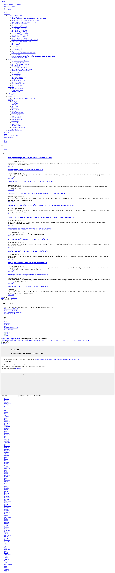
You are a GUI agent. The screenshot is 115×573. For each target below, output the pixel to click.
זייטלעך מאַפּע (6, 339)
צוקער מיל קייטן (16, 72)
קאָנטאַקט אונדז (8, 137)
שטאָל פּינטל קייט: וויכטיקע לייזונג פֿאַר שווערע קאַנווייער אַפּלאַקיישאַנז (31, 181)
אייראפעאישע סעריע (17, 88)
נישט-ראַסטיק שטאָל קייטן (15, 15)
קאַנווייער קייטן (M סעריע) (19, 28)
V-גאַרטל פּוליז (15, 95)
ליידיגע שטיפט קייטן (17, 43)
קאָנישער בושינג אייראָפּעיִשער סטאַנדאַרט (23, 98)
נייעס (5, 134)
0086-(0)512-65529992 (11, 310)
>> (11, 298)
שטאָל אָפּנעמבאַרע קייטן (18, 83)
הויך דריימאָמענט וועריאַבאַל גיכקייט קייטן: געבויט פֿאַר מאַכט (28, 275)
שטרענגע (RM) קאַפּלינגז (18, 127)
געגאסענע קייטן (16, 75)
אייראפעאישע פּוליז (13, 93)
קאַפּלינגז (10, 100)
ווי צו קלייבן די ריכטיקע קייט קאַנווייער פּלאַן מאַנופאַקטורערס (28, 251)
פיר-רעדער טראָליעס (17, 79)
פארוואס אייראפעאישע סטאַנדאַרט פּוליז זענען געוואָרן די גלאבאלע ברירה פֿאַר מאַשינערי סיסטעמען (41, 205)
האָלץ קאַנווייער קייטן (17, 49)
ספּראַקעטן (11, 87)
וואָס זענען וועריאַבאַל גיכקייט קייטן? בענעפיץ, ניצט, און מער (28, 286)
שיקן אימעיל (4, 343)
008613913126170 (9, 313)
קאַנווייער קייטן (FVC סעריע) (20, 35)
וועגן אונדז (7, 132)
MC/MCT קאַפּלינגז (17, 126)
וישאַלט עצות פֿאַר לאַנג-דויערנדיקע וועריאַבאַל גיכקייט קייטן (27, 263)
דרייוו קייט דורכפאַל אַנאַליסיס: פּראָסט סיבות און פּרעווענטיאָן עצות (30, 158)
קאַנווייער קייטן (16, 66)
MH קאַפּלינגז (15, 124)
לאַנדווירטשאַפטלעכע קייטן (19, 77)
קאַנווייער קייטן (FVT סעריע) (20, 33)
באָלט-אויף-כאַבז (16, 117)
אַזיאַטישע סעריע (16, 91)
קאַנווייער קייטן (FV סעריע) (19, 32)
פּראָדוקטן (7, 14)
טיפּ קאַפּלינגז (15, 111)
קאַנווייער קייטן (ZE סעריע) (19, 38)
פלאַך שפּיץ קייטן (16, 51)
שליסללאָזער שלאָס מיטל (14, 130)
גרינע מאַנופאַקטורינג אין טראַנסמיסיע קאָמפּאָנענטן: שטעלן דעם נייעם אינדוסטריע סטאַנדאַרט (39, 193)
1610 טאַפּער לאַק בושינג (25, 340)
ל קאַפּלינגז (14, 104)
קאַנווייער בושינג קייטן (17, 25)
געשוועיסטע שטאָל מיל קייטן (19, 67)
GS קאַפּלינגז (15, 103)
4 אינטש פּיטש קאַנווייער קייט (40, 340)
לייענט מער (11, 166)
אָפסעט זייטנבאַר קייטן (18, 62)
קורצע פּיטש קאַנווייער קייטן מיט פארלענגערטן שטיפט (26, 20)
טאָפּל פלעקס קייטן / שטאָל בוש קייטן (22, 69)
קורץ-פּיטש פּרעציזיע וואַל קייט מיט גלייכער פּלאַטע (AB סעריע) (29, 19)
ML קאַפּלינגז (15, 106)
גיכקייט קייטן (15, 44)
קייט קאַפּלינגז (15, 121)
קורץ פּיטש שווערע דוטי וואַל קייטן (72, 340)
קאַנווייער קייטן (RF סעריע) (19, 27)
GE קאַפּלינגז (15, 101)
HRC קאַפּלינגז (16, 114)
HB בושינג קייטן (16, 54)
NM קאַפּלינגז (15, 122)
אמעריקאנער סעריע (17, 90)
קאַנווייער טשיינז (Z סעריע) (19, 36)
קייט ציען (59, 340)
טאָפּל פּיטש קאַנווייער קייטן (19, 23)
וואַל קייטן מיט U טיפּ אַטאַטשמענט (21, 41)
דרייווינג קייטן (15, 17)
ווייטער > (14, 298)
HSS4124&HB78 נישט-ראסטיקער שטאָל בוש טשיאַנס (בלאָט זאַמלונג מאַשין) (33, 56)
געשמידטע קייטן (16, 74)
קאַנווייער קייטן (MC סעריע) (19, 30)
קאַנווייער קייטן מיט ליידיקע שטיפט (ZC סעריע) (25, 40)
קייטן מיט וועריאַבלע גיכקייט (19, 80)
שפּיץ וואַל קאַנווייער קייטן (19, 48)
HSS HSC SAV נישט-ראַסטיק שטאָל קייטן (23, 53)
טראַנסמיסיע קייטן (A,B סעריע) (20, 61)
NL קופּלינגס (15, 108)
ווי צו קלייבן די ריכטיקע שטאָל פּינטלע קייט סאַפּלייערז (25, 170)
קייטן (9, 59)
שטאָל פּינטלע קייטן (17, 85)
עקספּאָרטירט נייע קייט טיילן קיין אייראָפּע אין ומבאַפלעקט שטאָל (29, 229)
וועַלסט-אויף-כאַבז (16, 116)
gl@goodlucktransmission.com (13, 4)
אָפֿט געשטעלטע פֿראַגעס (11, 135)
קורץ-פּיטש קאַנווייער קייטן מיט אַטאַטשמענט (24, 22)
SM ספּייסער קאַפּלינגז (18, 113)
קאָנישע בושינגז (12, 96)
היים (5, 12)
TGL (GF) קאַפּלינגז (17, 109)
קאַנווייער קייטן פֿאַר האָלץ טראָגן (21, 70)
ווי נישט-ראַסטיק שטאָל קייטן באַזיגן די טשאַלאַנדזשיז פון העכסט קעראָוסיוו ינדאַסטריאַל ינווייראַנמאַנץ (41, 217)
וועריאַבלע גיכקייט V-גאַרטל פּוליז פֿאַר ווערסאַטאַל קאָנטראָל (28, 239)
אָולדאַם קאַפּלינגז (16, 129)
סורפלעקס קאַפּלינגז (17, 119)
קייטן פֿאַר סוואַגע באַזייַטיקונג (19, 57)
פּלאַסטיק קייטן (16, 46)
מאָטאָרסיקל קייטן (16, 82)
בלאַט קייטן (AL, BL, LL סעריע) (21, 64)
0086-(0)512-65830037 (11, 6)
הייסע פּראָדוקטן (15, 339)
